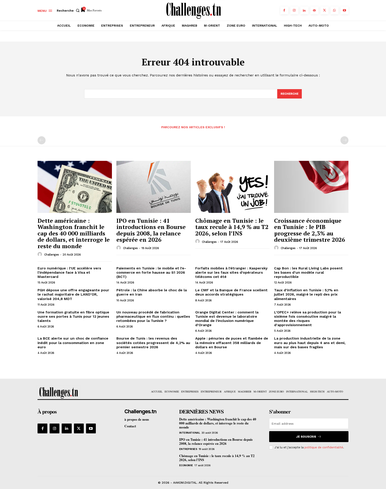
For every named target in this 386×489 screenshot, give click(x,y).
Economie (186, 465)
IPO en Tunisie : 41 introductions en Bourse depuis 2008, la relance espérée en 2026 (151, 230)
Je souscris (306, 436)
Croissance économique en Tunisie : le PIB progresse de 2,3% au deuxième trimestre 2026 (309, 230)
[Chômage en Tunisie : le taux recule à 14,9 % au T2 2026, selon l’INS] (232, 187)
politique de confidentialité (323, 447)
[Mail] (314, 10)
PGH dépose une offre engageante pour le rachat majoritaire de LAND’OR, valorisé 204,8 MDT (73, 294)
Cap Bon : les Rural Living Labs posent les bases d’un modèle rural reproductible (308, 272)
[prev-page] (42, 140)
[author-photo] (40, 254)
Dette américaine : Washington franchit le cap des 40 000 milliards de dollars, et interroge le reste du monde (74, 233)
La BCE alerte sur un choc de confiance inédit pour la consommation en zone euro (73, 342)
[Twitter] (324, 10)
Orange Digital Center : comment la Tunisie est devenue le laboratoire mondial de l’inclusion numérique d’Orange (226, 318)
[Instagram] (294, 10)
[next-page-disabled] (344, 140)
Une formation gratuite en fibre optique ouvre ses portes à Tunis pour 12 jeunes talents (73, 316)
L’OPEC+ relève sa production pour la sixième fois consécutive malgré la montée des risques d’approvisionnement (307, 318)
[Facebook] (284, 10)
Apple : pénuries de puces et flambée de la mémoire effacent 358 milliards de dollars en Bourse (231, 342)
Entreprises (188, 449)
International (189, 432)
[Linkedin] (304, 10)
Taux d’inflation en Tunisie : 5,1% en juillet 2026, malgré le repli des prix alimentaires (306, 294)
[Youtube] (344, 10)
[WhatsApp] (334, 10)
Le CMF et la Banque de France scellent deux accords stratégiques (231, 292)
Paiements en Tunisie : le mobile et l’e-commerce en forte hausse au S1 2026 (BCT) (151, 272)
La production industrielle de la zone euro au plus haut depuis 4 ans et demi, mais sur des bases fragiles (310, 342)
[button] (69, 10)
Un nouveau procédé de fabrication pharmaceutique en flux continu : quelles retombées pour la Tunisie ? (153, 316)
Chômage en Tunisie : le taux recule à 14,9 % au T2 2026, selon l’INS (232, 227)
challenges (51, 254)
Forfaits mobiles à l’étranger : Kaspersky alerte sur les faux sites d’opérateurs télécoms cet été (231, 272)
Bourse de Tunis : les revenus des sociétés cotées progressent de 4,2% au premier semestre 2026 (153, 342)
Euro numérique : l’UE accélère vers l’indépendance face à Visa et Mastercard (69, 272)
